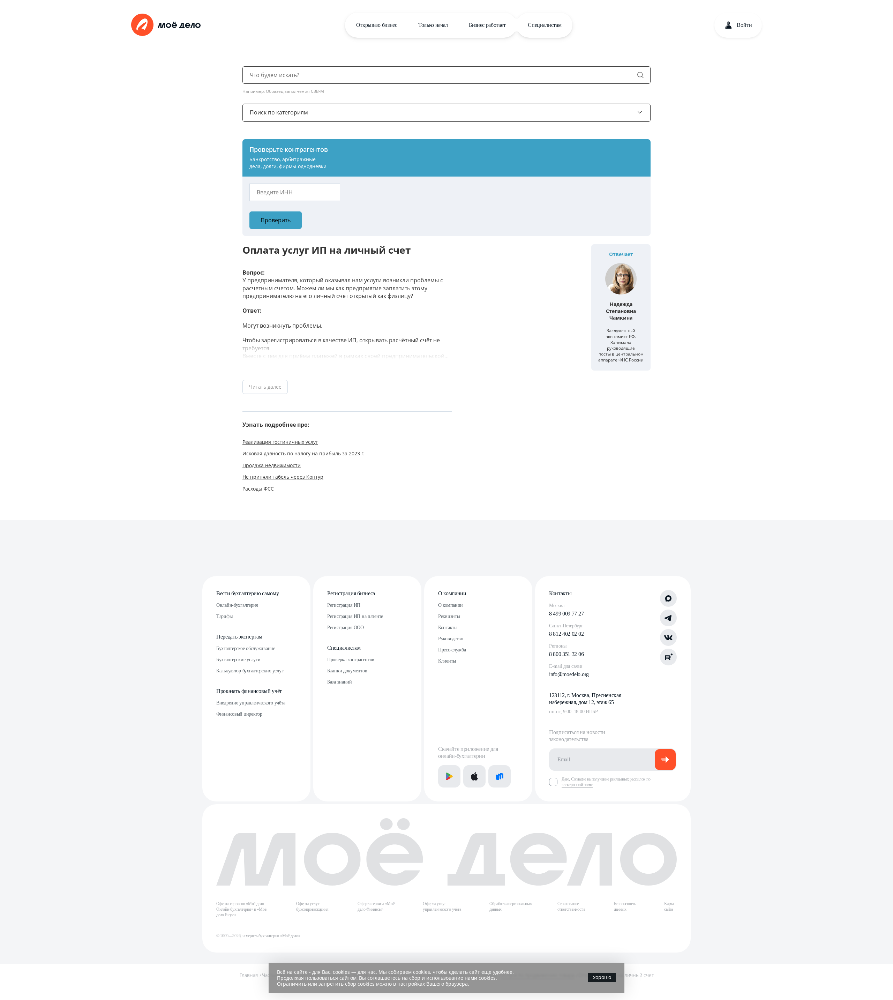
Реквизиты (449, 616)
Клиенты (447, 661)
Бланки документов (347, 670)
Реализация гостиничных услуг (280, 442)
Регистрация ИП (343, 605)
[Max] (668, 598)
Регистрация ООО (345, 627)
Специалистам (544, 25)
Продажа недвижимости (271, 465)
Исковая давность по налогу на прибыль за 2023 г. (303, 453)
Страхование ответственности (571, 906)
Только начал (433, 25)
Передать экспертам (239, 637)
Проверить (276, 220)
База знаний (339, 682)
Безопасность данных (625, 906)
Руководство (450, 638)
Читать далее (265, 386)
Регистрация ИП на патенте (355, 616)
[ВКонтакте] (668, 637)
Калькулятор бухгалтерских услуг (249, 670)
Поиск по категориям (279, 112)
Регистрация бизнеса (351, 593)
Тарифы (224, 616)
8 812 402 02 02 (566, 634)
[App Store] (474, 776)
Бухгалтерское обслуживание (245, 648)
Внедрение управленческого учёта (250, 703)
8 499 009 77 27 (566, 614)
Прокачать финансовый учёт (249, 691)
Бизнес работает (487, 25)
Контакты (447, 627)
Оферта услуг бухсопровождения (312, 906)
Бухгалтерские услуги (238, 659)
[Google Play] (449, 776)
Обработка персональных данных (510, 906)
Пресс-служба (452, 649)
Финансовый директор (239, 714)
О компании (452, 593)
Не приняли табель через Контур (282, 476)
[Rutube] (668, 657)
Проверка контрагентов (350, 659)
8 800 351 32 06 (566, 654)
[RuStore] (499, 776)
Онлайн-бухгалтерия (237, 605)
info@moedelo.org (569, 674)
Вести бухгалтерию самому (247, 593)
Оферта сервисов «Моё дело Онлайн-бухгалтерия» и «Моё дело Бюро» (241, 909)
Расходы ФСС (258, 488)
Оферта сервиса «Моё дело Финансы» (376, 906)
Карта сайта (669, 906)
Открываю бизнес (376, 25)
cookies (341, 972)
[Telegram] (668, 618)
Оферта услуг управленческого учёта (442, 906)
